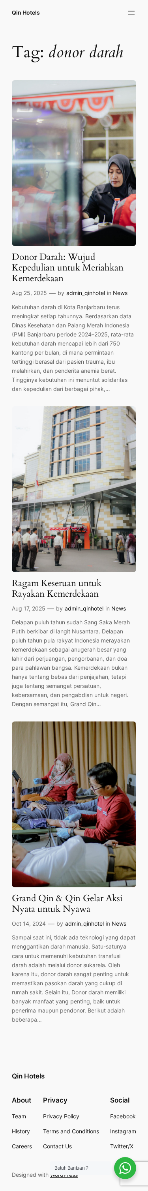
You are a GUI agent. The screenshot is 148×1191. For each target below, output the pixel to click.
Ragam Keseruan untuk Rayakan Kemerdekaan (56, 588)
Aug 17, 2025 (28, 608)
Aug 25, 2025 (29, 292)
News (120, 292)
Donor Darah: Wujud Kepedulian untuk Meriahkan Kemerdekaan (68, 268)
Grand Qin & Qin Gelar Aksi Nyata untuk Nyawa (67, 904)
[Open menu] (131, 12)
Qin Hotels (26, 12)
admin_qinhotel (85, 292)
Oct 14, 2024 (29, 923)
